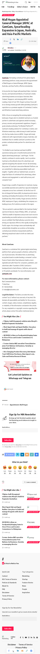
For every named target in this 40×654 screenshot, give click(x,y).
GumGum (5, 78)
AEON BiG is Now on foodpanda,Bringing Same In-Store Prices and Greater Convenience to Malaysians (19, 337)
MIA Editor (11, 48)
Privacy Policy (8, 446)
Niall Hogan (24, 405)
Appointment (14, 405)
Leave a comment (31, 482)
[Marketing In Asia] (12, 2)
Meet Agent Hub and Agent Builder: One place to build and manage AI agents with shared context (19, 329)
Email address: (6, 427)
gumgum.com (7, 274)
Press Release (8, 15)
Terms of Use (18, 444)
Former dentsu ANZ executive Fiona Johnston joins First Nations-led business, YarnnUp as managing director (18, 345)
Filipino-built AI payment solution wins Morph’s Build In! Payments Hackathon (13, 496)
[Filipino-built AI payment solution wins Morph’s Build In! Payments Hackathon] (32, 496)
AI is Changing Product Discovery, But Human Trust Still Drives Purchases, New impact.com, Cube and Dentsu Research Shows (18, 354)
